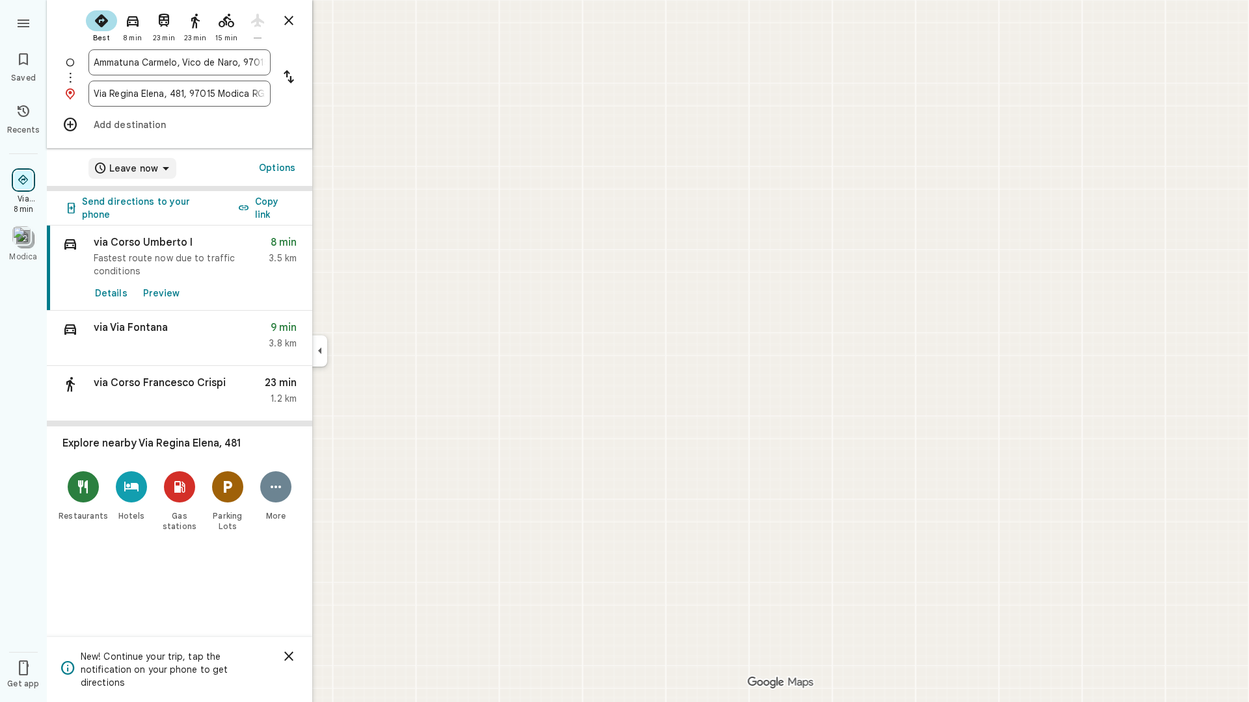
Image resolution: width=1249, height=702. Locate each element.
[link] (179, 268)
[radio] (101, 25)
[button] (179, 338)
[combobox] (179, 62)
